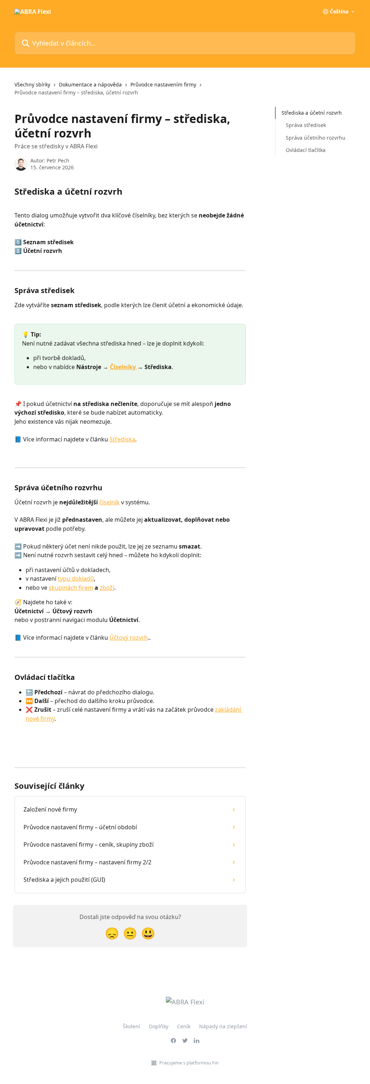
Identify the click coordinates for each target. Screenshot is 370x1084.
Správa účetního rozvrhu (315, 137)
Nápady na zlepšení (223, 1026)
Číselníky (123, 367)
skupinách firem (71, 588)
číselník (109, 502)
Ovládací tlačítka (306, 150)
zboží (107, 588)
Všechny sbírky (32, 84)
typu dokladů (76, 579)
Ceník (183, 1026)
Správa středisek (306, 125)
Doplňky (158, 1026)
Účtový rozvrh (128, 637)
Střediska (122, 439)
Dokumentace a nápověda (90, 84)
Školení (131, 1026)
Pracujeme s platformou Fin (189, 1062)
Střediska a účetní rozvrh (311, 112)
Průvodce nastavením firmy (163, 84)
